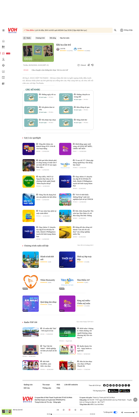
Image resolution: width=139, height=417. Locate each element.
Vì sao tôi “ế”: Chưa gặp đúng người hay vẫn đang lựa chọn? (83, 162)
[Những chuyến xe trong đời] (66, 97)
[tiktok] (110, 385)
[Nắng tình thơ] (66, 123)
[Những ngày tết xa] (31, 97)
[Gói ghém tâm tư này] (31, 110)
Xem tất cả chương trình (85, 245)
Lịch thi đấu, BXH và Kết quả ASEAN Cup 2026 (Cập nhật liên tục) (60, 30)
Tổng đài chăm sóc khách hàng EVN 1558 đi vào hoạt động (45, 146)
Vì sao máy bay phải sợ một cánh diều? (46, 212)
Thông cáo (46, 388)
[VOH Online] (27, 399)
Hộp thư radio (64, 38)
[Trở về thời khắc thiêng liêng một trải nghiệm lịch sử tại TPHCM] (65, 199)
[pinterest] (113, 385)
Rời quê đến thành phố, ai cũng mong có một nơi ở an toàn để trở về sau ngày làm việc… (46, 163)
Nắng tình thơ (81, 120)
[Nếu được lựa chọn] (31, 123)
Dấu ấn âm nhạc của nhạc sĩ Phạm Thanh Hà (84, 363)
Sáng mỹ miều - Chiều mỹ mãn (84, 302)
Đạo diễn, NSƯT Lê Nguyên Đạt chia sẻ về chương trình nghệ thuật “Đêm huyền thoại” (45, 180)
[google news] (119, 385)
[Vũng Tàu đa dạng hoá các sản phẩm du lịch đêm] (28, 199)
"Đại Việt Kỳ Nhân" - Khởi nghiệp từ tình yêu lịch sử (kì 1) (48, 349)
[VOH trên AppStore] (113, 391)
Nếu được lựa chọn (49, 120)
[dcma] (122, 385)
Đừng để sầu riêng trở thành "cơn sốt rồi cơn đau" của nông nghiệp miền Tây (82, 230)
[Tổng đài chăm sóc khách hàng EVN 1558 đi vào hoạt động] (28, 149)
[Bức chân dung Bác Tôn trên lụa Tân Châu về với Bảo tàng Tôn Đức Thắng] (65, 216)
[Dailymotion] (129, 385)
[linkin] (116, 385)
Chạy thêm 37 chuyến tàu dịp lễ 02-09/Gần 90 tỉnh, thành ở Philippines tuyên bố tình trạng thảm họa (82, 181)
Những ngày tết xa (49, 94)
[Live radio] (11, 53)
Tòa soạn (46, 385)
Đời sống (53, 38)
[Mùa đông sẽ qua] (66, 110)
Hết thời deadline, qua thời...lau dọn (45, 363)
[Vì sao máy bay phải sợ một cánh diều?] (28, 216)
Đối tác (27, 388)
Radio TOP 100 (30, 322)
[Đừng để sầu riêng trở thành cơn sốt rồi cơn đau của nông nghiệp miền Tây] (65, 232)
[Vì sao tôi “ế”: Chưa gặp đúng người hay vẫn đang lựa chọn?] (65, 165)
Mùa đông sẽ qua (83, 107)
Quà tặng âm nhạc (48, 302)
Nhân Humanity (47, 280)
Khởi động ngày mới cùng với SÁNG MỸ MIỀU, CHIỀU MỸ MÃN (82, 146)
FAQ (58, 388)
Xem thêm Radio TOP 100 (85, 322)
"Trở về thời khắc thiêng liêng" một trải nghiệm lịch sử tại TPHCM (83, 196)
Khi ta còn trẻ (17, 410)
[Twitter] (126, 385)
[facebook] (104, 385)
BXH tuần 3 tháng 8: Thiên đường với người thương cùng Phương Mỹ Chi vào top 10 (85, 333)
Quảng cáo (28, 385)
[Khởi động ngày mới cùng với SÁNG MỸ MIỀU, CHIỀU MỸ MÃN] (65, 149)
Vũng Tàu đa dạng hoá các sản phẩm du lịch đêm (46, 195)
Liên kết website (71, 385)
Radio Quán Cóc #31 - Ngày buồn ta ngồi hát (84, 348)
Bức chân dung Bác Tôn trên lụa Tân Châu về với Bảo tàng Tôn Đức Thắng (83, 213)
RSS (58, 385)
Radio (29, 38)
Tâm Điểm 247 (83, 280)
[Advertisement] (114, 74)
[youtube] (107, 385)
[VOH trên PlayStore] (124, 391)
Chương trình (40, 38)
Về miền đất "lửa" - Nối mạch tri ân (48, 329)
